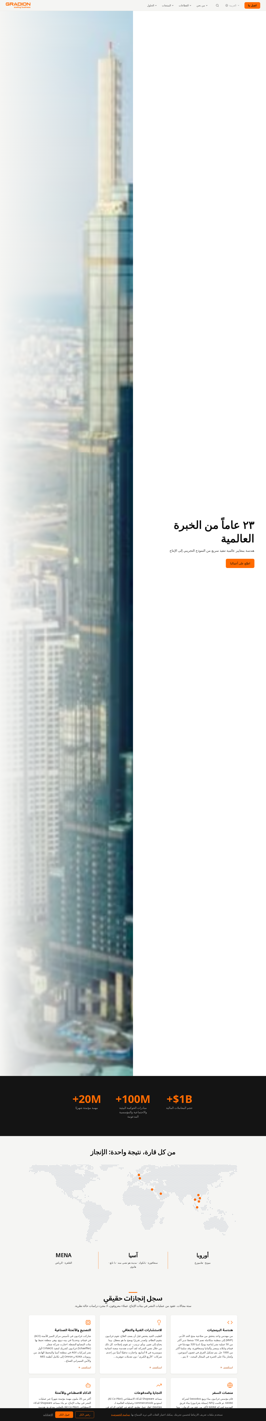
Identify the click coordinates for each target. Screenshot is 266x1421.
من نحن (201, 5)
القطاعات (184, 5)
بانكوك (142, 1262)
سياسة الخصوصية (120, 1414)
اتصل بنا (252, 5)
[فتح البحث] (217, 5)
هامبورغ (199, 1262)
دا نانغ (113, 1262)
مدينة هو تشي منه (127, 1262)
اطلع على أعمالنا (240, 563)
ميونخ (208, 1262)
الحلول (150, 5)
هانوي (133, 1266)
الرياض (59, 1262)
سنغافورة (153, 1262)
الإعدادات (48, 1414)
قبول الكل (64, 1414)
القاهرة (68, 1262)
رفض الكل (84, 1414)
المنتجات (166, 5)
